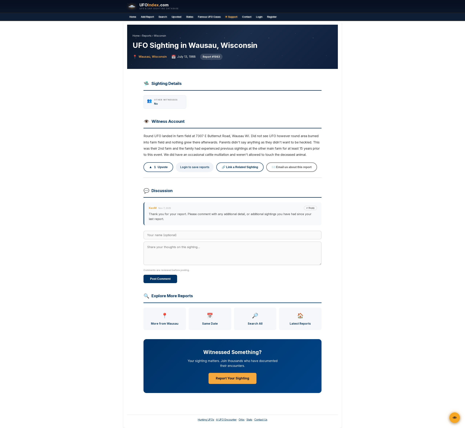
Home (133, 16)
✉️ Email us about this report (292, 167)
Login (259, 16)
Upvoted (176, 16)
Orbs (241, 419)
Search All (255, 319)
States (189, 16)
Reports (146, 35)
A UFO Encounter (226, 419)
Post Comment (160, 278)
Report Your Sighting (232, 378)
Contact (246, 16)
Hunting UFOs (206, 419)
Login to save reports (194, 167)
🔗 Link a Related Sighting (240, 167)
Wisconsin (160, 35)
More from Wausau (164, 319)
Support (233, 16)
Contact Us (260, 419)
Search (163, 16)
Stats (249, 419)
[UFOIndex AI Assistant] (454, 417)
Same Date (210, 319)
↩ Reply (310, 208)
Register (272, 16)
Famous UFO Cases (209, 16)
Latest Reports (300, 319)
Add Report (147, 16)
